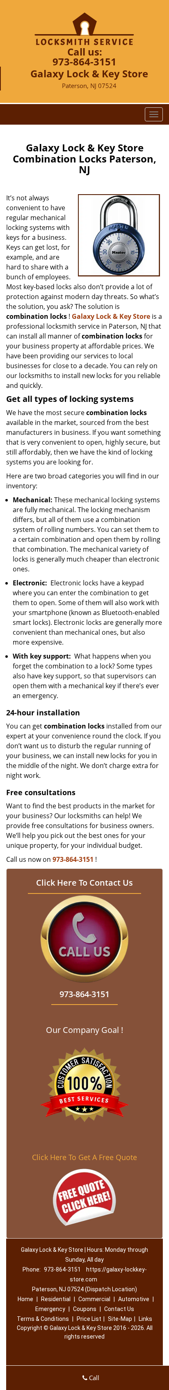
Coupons (84, 1309)
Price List (89, 1319)
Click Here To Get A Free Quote (84, 1157)
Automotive (133, 1299)
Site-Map (120, 1319)
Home (25, 1299)
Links (145, 1319)
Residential (56, 1299)
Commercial (94, 1299)
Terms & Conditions (43, 1319)
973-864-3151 (84, 61)
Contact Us (119, 1309)
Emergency (50, 1309)
